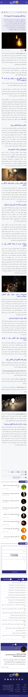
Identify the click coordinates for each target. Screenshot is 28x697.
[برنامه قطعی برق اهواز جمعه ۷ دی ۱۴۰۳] (23, 537)
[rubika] (8, 679)
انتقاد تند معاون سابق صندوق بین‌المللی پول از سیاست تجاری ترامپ (14, 609)
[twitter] (22, 679)
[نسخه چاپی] (2, 12)
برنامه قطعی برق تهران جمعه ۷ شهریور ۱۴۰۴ (10, 508)
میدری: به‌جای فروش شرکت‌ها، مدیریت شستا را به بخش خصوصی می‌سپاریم (14, 636)
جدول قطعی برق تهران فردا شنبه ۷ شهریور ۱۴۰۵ (17, 602)
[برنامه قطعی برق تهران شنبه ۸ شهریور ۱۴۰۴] (23, 501)
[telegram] (16, 679)
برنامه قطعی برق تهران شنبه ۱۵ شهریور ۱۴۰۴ (10, 493)
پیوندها (18, 685)
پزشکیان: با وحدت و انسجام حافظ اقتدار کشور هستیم (16, 597)
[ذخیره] (4, 12)
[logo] (14, 2)
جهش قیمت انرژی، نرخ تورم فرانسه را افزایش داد (17, 617)
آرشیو (25, 685)
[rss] (5, 679)
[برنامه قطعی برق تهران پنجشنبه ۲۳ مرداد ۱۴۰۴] (23, 523)
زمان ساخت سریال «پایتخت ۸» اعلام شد (19, 582)
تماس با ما (18, 691)
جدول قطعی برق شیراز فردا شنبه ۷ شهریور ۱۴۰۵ (17, 590)
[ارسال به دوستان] (7, 12)
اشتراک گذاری (22, 474)
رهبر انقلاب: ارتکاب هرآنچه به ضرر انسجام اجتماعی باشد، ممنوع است (14, 605)
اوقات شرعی (17, 689)
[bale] (11, 679)
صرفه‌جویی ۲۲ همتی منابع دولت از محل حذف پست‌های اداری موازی (14, 620)
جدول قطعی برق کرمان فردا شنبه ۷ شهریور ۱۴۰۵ (17, 600)
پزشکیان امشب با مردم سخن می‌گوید (19, 633)
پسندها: (10, 472)
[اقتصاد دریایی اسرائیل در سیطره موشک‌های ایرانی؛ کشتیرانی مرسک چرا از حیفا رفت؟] (23, 649)
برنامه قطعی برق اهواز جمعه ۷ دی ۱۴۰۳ (11, 537)
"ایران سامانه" (11, 696)
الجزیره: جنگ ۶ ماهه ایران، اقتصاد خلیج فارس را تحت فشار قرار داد (14, 613)
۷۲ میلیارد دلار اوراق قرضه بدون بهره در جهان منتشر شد (15, 628)
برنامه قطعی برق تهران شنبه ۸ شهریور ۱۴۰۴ (11, 501)
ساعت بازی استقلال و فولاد (21, 630)
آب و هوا (24, 689)
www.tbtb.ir (23, 119)
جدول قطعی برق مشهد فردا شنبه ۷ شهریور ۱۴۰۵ (17, 595)
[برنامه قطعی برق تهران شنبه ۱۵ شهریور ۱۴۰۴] (23, 494)
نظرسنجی (24, 687)
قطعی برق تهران (16, 477)
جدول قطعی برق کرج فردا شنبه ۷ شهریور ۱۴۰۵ (17, 585)
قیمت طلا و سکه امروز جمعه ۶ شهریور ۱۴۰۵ (18, 615)
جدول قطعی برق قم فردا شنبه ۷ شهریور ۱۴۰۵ (17, 587)
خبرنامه (18, 687)
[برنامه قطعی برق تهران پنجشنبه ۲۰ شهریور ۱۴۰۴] (23, 487)
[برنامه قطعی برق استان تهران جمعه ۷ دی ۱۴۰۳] (23, 530)
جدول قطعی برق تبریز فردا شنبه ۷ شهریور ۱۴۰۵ (17, 592)
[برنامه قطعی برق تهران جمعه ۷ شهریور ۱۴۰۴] (23, 508)
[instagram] (14, 679)
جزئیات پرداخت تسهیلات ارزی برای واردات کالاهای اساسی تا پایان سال (14, 624)
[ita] (19, 679)
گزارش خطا (15, 472)
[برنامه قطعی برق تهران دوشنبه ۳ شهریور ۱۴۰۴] (23, 515)
